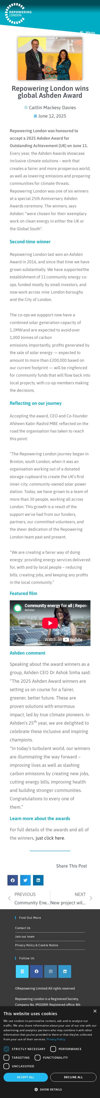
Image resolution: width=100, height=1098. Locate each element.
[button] (12, 880)
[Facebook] (36, 971)
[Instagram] (50, 971)
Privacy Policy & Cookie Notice (36, 945)
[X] (22, 971)
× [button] (95, 1011)
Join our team (25, 936)
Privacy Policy (56, 1039)
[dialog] (50, 1052)
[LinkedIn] (64, 971)
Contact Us (22, 928)
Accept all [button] (25, 1077)
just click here (50, 838)
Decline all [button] (73, 1077)
